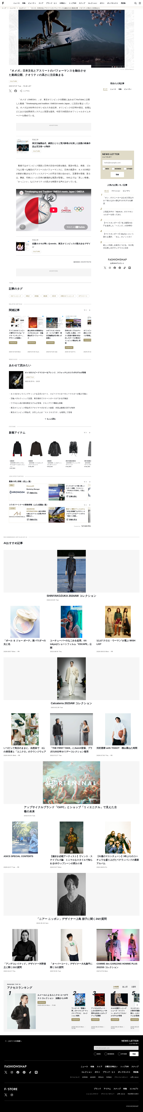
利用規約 (109, 1077)
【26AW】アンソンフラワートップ (73, 463)
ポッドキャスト (112, 3)
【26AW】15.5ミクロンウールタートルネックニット (17, 464)
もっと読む (51, 419)
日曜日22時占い (111, 1067)
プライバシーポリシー (121, 1077)
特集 (23, 3)
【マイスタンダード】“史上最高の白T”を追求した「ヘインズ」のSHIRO (117, 224)
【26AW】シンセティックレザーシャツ (54, 463)
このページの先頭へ (15, 1041)
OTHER (129, 169)
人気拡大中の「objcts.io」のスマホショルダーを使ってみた (118, 213)
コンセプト (134, 1089)
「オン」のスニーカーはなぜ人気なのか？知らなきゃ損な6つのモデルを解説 (118, 200)
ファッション (115, 191)
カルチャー (22, 8)
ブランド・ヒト (51, 3)
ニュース (16, 3)
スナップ (82, 3)
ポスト (102, 3)
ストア (41, 3)
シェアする (26, 91)
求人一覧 (26, 481)
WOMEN (118, 169)
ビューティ (32, 3)
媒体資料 (93, 1077)
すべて (105, 89)
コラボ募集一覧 (40, 505)
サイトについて (75, 1077)
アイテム (107, 1089)
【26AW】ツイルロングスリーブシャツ (35, 463)
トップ (4, 8)
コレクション (92, 3)
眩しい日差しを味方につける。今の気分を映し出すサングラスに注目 (118, 246)
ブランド (97, 1089)
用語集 (123, 3)
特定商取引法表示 (133, 1094)
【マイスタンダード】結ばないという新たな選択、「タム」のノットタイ (118, 235)
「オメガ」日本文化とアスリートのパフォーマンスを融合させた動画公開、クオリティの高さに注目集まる (65, 8)
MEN (107, 169)
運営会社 (101, 1077)
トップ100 (72, 3)
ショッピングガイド (92, 1094)
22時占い (63, 3)
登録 (117, 174)
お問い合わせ (134, 1077)
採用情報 (85, 1077)
